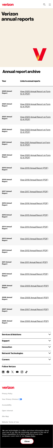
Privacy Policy (7, 393)
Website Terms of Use (10, 422)
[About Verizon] (8, 4)
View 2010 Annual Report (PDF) (34, 274)
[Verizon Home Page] (8, 387)
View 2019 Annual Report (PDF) (34, 168)
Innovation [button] (7, 347)
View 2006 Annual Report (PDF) (34, 321)
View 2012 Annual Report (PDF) (34, 250)
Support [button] (6, 340)
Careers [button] (6, 359)
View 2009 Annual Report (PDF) (34, 286)
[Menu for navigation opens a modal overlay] (50, 4)
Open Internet (7, 411)
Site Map (5, 416)
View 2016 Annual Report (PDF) (34, 203)
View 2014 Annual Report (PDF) (34, 227)
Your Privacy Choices (10, 399)
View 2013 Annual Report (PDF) (34, 239)
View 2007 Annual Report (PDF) (34, 309)
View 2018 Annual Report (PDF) (34, 180)
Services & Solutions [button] (11, 334)
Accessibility (6, 405)
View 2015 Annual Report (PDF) (34, 215)
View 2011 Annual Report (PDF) (34, 262)
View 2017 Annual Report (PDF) (34, 191)
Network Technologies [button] (12, 353)
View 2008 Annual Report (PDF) (34, 297)
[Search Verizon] (44, 4)
